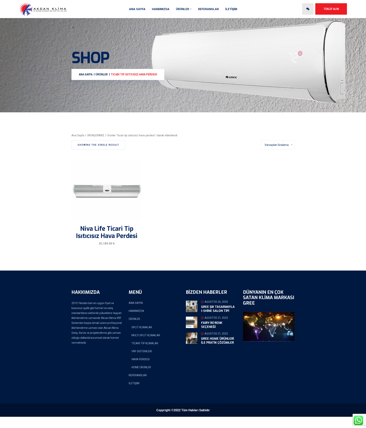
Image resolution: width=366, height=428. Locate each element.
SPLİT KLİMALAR (142, 327)
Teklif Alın (331, 8)
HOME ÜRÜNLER (141, 367)
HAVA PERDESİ (141, 359)
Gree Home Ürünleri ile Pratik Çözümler (217, 341)
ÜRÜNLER (182, 9)
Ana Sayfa (77, 135)
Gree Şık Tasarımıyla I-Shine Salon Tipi (218, 309)
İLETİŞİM (231, 9)
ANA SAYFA (137, 9)
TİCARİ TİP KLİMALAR (145, 343)
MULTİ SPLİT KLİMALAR (146, 335)
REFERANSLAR (208, 9)
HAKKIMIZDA (160, 9)
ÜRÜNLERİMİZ (95, 135)
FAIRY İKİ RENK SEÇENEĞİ (211, 325)
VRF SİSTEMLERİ (142, 351)
